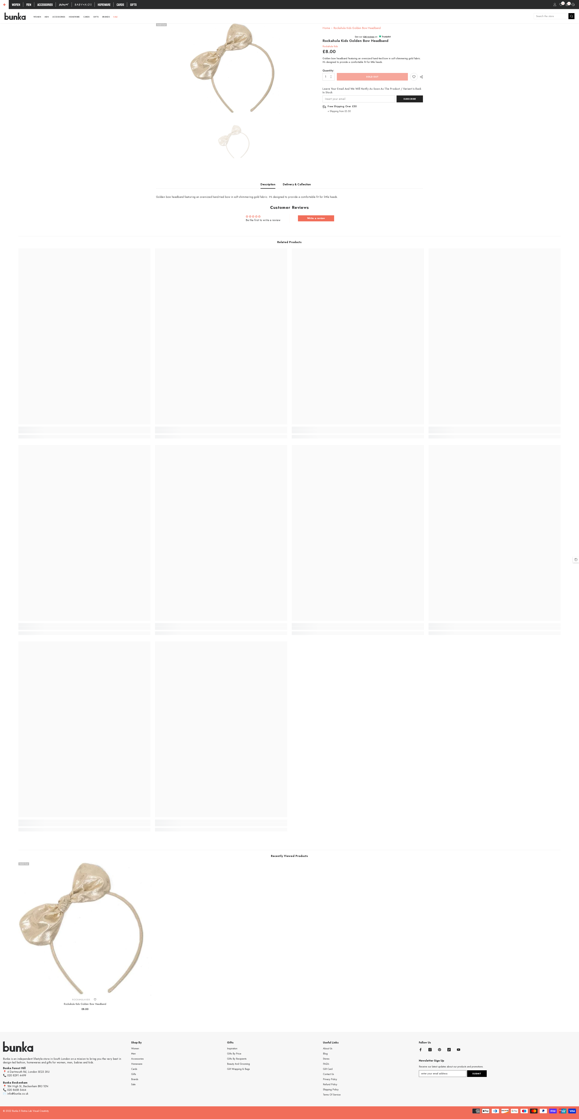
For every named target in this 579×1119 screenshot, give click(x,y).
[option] (235, 68)
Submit (476, 1073)
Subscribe (409, 98)
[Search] (554, 16)
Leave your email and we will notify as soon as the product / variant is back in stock (372, 90)
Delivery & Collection (297, 184)
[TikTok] (449, 1049)
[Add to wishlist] (414, 77)
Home (326, 28)
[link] (84, 431)
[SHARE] (420, 77)
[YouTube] (458, 1049)
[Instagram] (430, 1049)
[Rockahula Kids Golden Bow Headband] (85, 929)
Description (268, 184)
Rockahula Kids (330, 46)
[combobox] (551, 16)
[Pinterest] (439, 1049)
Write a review (316, 218)
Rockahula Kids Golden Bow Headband (85, 1004)
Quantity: (328, 70)
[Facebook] (420, 1049)
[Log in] (554, 4)
